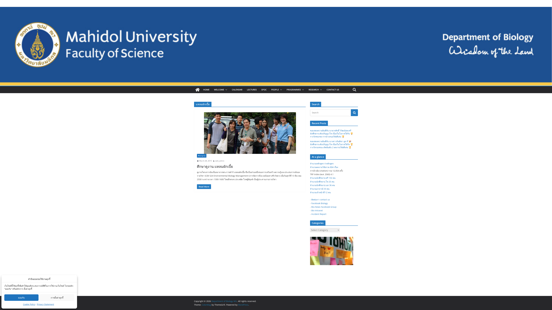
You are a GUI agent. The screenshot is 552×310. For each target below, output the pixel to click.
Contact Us (333, 89)
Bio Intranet (317, 210)
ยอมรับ (21, 297)
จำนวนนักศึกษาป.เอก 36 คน (322, 185)
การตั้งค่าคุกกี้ (57, 297)
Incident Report (318, 214)
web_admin (219, 161)
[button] (225, 90)
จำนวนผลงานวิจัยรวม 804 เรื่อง (324, 167)
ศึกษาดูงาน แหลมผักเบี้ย (215, 166)
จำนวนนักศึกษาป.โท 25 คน (322, 181)
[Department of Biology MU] (197, 89)
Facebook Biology (319, 203)
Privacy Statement (45, 304)
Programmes (294, 89)
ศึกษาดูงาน (201, 156)
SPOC (264, 89)
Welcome (219, 89)
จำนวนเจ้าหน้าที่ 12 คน (320, 192)
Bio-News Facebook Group (324, 207)
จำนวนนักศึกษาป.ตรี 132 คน (323, 178)
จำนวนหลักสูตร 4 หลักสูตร (322, 163)
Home (206, 89)
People (275, 89)
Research (314, 89)
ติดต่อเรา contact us (320, 199)
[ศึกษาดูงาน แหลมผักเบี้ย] (250, 133)
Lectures (252, 89)
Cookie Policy (29, 304)
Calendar (237, 89)
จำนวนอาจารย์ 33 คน (319, 188)
